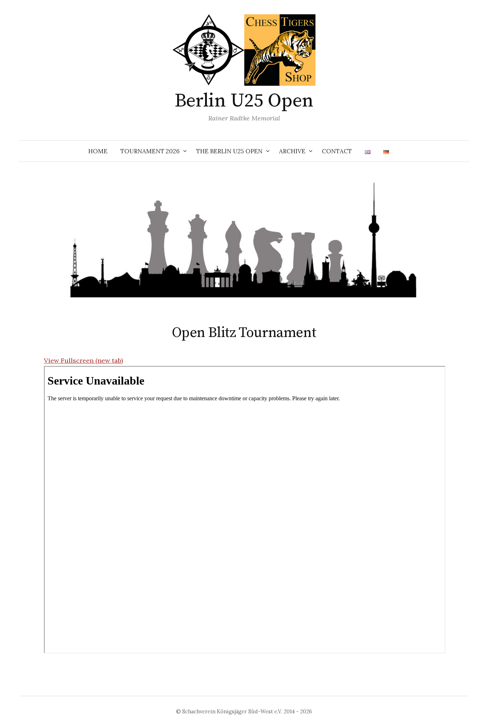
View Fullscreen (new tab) (83, 360)
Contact (337, 151)
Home (98, 151)
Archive (292, 151)
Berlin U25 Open (244, 101)
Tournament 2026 (150, 151)
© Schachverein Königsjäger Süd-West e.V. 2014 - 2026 (244, 711)
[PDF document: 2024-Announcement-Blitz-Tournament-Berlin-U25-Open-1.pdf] (244, 509)
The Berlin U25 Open (229, 151)
